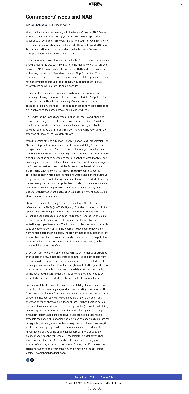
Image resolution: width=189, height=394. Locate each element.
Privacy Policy (107, 377)
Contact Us (80, 377)
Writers (93, 377)
